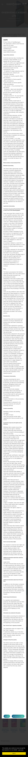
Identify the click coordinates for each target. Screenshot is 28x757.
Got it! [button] (14, 753)
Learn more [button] (20, 750)
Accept (7, 716)
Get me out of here (18, 716)
